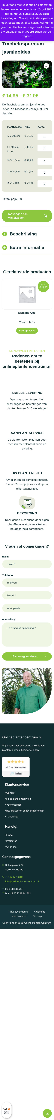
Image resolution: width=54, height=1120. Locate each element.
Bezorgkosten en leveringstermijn (25, 810)
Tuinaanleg (12, 816)
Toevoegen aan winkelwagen (18, 215)
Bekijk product (27, 330)
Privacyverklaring (19, 911)
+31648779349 (14, 876)
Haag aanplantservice (18, 798)
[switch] (6, 1112)
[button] (46, 66)
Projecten (11, 840)
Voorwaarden (13, 804)
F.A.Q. (9, 834)
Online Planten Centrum (37, 922)
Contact (10, 792)
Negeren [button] (27, 36)
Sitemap (37, 916)
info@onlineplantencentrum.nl (22, 881)
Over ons (11, 846)
